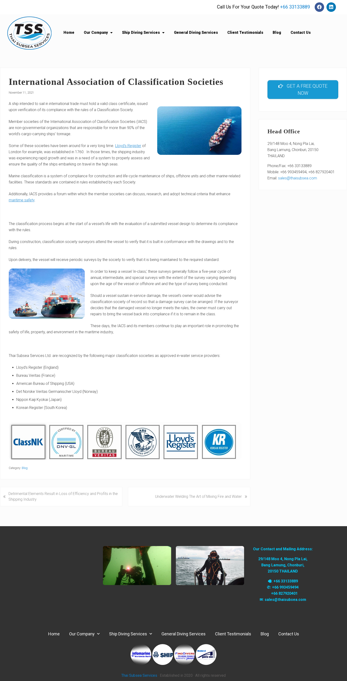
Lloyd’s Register (128, 145)
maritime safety (21, 200)
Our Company (96, 32)
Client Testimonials (245, 32)
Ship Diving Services (141, 32)
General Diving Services (196, 32)
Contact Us (301, 32)
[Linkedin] (331, 7)
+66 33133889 (295, 7)
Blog (277, 32)
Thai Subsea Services (139, 675)
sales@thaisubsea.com (297, 178)
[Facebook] (319, 7)
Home (68, 32)
